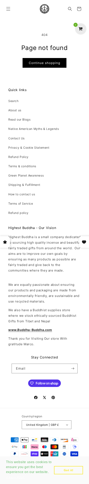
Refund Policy (18, 157)
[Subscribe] (72, 368)
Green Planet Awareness (26, 175)
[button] (8, 8)
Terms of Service (20, 203)
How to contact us (21, 194)
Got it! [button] (68, 470)
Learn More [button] (16, 477)
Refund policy (18, 213)
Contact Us (16, 138)
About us (14, 110)
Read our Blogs (19, 119)
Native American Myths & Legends (33, 128)
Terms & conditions (22, 166)
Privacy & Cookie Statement (28, 147)
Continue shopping (44, 63)
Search (13, 101)
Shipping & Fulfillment (24, 184)
